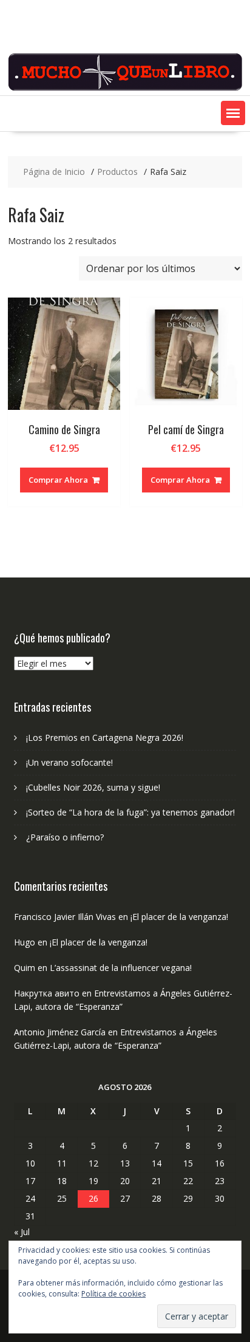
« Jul (22, 1232)
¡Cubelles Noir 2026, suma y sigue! (93, 787)
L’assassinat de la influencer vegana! (121, 967)
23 (220, 1181)
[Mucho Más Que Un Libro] (125, 88)
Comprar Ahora (58, 479)
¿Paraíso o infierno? (65, 837)
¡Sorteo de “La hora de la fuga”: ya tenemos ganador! (130, 812)
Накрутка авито (46, 993)
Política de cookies (113, 1294)
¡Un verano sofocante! (69, 762)
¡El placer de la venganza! (179, 916)
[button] (233, 113)
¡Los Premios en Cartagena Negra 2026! (104, 737)
